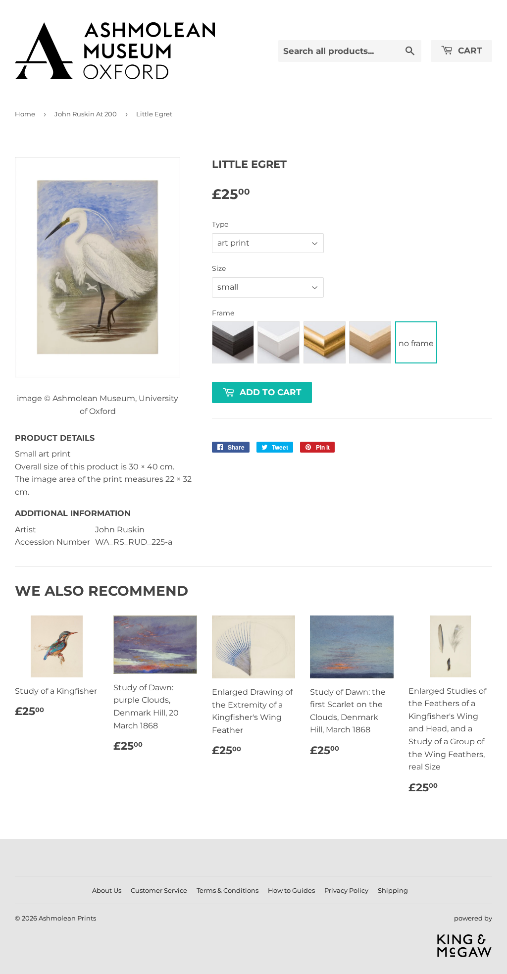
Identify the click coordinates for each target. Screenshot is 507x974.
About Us (106, 890)
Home (25, 114)
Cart (469, 50)
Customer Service (159, 890)
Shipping (393, 890)
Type (220, 224)
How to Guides (291, 890)
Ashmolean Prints (67, 918)
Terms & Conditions (227, 890)
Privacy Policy (346, 890)
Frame (223, 312)
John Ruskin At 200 (85, 114)
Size (219, 268)
